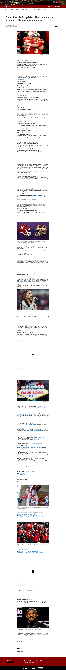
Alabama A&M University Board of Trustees (29, 662)
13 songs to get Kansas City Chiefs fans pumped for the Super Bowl (30, 515)
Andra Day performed (26, 280)
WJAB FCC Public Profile (39, 660)
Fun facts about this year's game (24, 469)
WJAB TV (23, 9)
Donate (58, 2)
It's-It (30, 452)
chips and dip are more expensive (35, 443)
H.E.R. (23, 145)
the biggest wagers (28, 440)
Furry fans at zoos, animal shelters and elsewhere (27, 454)
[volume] (9, 6)
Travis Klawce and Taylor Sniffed (34, 373)
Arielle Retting (24, 174)
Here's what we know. (21, 79)
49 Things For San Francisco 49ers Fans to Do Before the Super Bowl (30, 552)
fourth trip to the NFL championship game (28, 414)
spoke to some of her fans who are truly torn (26, 461)
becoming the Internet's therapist (42, 250)
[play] (6, 6)
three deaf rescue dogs (44, 335)
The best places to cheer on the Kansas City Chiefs (27, 514)
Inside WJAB (7, 9)
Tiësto (19, 415)
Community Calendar (37, 9)
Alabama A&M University (27, 660)
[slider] (10, 6)
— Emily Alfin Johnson (20, 148)
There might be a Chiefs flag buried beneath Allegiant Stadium (29, 447)
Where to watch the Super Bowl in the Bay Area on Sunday (28, 551)
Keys (20, 145)
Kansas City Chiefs (21, 473)
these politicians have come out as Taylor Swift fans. (32, 126)
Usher (18, 145)
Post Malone (22, 284)
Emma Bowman (20, 174)
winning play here (23, 371)
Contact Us (45, 9)
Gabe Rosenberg (20, 121)
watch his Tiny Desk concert (27, 636)
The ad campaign (20, 260)
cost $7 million (37, 439)
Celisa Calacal (19, 81)
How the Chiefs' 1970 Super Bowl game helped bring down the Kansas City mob (32, 516)
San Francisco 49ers (21, 474)
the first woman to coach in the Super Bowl (30, 424)
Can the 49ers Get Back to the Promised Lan (26, 553)
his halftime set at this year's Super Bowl (38, 634)
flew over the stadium (31, 319)
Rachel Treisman (26, 148)
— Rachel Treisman (19, 95)
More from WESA (20, 330)
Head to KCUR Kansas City (22, 512)
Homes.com (19, 181)
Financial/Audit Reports (39, 662)
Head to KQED (19, 549)
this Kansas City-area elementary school (33, 458)
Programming (17, 9)
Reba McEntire (24, 316)
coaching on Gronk (35, 100)
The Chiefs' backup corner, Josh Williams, (36, 430)
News (12, 9)
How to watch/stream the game (24, 466)
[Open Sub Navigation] (10, 9)
